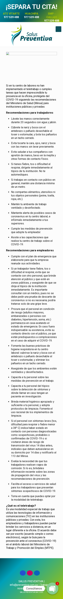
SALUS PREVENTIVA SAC (31, 592)
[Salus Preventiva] (31, 34)
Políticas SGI (38, 588)
